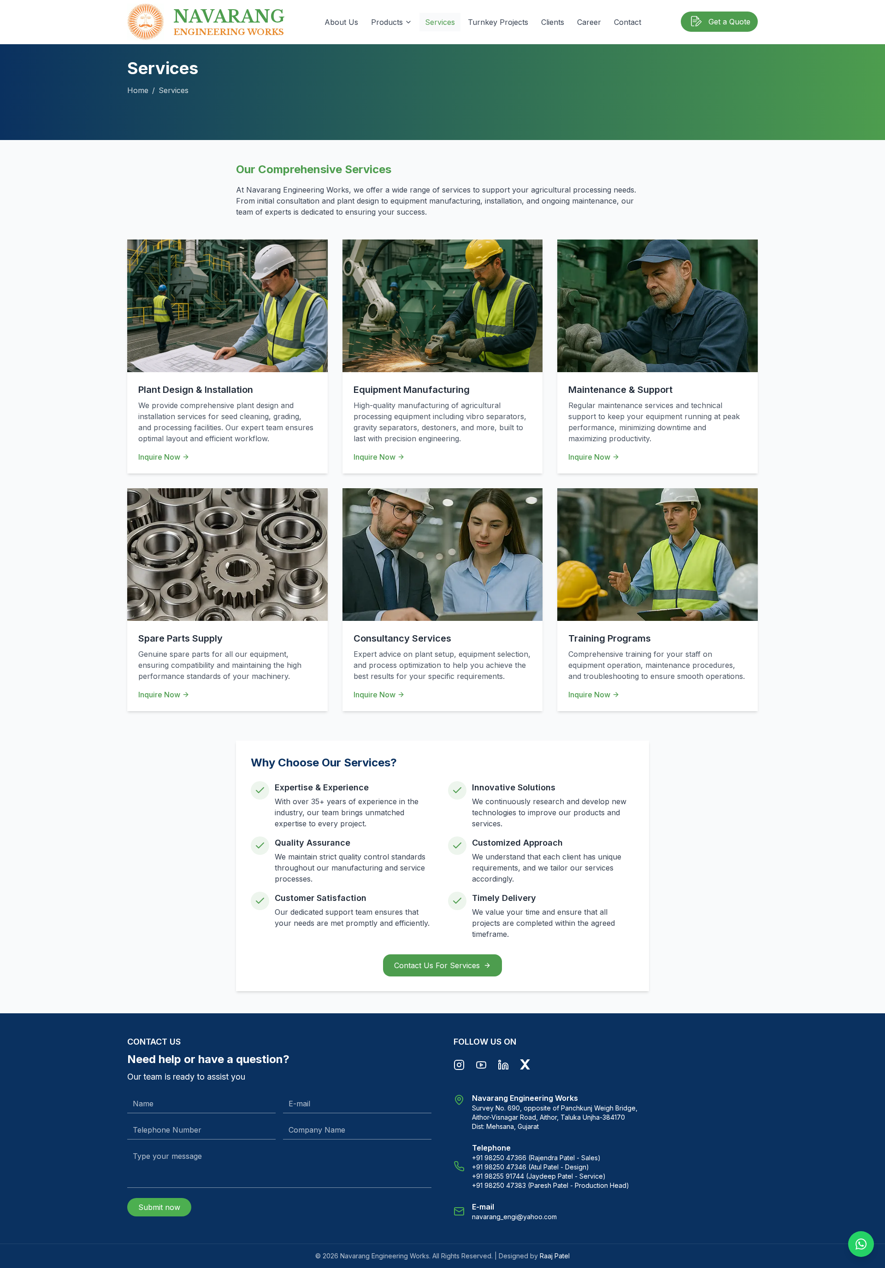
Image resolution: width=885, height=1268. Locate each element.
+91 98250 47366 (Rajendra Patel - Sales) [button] (536, 1158)
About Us (341, 22)
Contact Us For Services (437, 965)
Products (387, 22)
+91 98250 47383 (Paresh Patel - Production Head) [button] (550, 1185)
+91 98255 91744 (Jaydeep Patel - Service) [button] (539, 1176)
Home (137, 90)
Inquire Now (159, 457)
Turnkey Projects (498, 22)
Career (589, 22)
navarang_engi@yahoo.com (514, 1217)
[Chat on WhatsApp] (861, 1244)
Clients (552, 22)
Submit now (159, 1207)
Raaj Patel (555, 1256)
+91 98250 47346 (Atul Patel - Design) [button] (530, 1167)
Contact (627, 22)
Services (440, 22)
